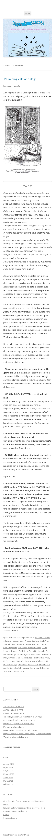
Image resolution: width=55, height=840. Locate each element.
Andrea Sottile (31, 641)
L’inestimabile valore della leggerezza (19, 720)
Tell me (21, 668)
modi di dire (33, 664)
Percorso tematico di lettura (15, 811)
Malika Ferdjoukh (23, 661)
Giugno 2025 (8, 770)
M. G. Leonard (9, 661)
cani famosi (23, 647)
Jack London (19, 654)
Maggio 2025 (8, 774)
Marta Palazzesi (38, 661)
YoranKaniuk (30, 668)
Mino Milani (23, 664)
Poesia (6, 814)
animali (41, 641)
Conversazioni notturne (13, 713)
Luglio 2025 (8, 767)
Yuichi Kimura (42, 668)
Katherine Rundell (16, 657)
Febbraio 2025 (9, 784)
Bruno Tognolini (10, 647)
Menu (27, 13)
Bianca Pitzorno (39, 644)
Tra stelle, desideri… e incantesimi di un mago (22, 717)
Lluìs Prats (44, 657)
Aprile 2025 (8, 777)
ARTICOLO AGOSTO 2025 (13, 706)
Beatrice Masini (17, 644)
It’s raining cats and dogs (20, 79)
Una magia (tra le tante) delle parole (18, 723)
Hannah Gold (17, 651)
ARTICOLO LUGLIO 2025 (13, 710)
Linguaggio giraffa (32, 657)
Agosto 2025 (8, 764)
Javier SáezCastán (33, 654)
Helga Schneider (31, 651)
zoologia (7, 671)
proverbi (43, 664)
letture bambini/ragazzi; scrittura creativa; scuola (24, 808)
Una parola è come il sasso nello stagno (20, 730)
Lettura (6, 804)
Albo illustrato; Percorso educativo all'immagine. (23, 801)
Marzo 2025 (8, 781)
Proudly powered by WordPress (16, 835)
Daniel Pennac (34, 647)
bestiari (28, 644)
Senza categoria (10, 818)
